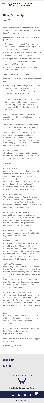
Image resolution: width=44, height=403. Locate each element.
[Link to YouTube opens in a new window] (13, 394)
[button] (3, 4)
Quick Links (8, 360)
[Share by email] (9, 20)
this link (15, 88)
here (10, 105)
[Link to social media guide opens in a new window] (36, 393)
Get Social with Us (22, 375)
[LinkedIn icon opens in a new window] (24, 394)
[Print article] (5, 20)
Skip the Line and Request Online (16, 74)
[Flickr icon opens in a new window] (19, 394)
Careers (7, 365)
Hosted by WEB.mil (22, 400)
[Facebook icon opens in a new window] (7, 394)
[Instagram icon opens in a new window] (30, 394)
